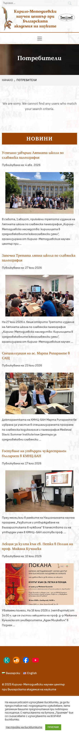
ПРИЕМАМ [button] (53, 727)
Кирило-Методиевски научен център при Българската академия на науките (35, 19)
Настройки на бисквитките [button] (24, 727)
